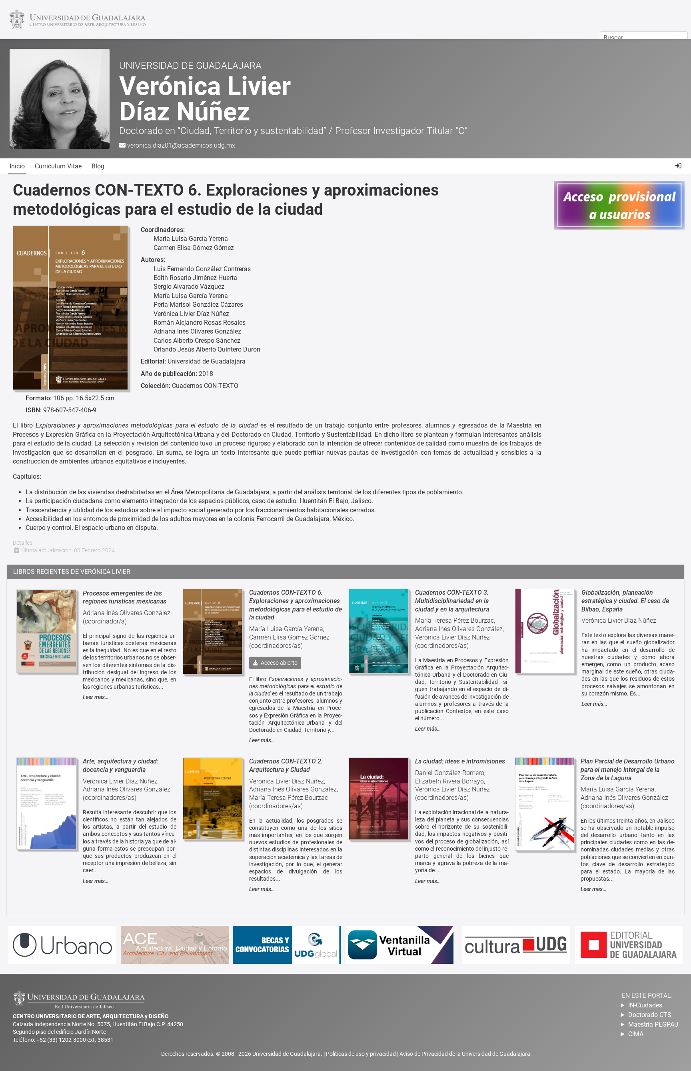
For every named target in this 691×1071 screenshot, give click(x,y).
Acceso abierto (278, 662)
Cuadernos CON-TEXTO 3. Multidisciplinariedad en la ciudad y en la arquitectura (452, 601)
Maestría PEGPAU (653, 1024)
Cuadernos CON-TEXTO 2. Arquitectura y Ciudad (286, 765)
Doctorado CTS (649, 1015)
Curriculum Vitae (58, 166)
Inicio (17, 166)
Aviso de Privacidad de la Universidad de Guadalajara (464, 1054)
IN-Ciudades (645, 1005)
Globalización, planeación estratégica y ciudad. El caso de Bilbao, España (625, 601)
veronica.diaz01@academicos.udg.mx (181, 145)
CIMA (635, 1034)
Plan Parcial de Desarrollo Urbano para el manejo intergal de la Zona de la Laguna (628, 769)
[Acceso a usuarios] (678, 166)
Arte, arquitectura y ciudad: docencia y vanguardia (120, 765)
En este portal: (647, 995)
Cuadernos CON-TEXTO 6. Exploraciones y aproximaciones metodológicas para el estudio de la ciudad (295, 605)
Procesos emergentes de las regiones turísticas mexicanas (124, 597)
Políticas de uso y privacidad (361, 1054)
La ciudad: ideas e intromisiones (460, 761)
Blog (98, 166)
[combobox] (644, 38)
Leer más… (96, 697)
